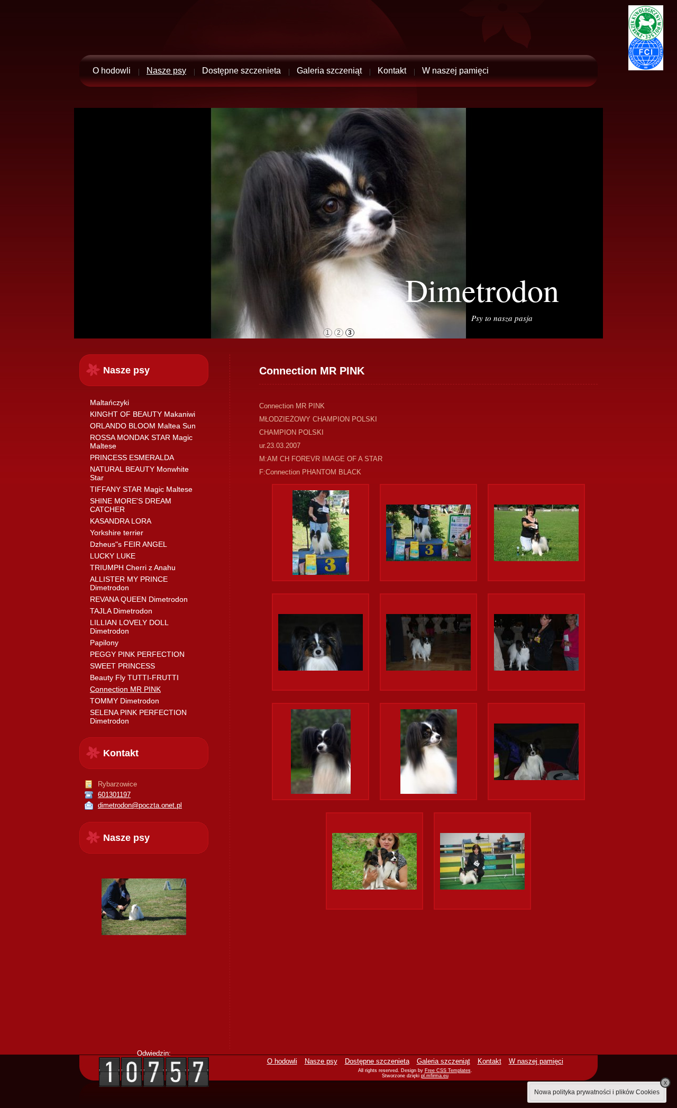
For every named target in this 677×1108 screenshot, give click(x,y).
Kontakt (392, 70)
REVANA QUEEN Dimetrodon (139, 599)
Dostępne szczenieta (241, 70)
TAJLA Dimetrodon (121, 611)
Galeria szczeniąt (329, 70)
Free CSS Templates (448, 1070)
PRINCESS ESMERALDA (132, 457)
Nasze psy (166, 70)
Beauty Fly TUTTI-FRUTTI (134, 677)
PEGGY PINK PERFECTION (137, 654)
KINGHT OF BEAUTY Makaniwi (142, 414)
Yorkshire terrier (116, 532)
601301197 (114, 795)
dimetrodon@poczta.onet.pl (140, 805)
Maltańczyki (109, 402)
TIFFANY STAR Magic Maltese (141, 489)
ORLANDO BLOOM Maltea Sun (143, 426)
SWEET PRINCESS (122, 666)
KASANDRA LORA (120, 521)
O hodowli (112, 70)
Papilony (104, 642)
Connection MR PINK (125, 689)
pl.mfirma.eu (435, 1075)
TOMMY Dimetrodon (124, 701)
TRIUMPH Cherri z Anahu (133, 567)
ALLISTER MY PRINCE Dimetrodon (129, 583)
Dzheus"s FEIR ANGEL (128, 544)
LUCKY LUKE (112, 556)
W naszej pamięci (455, 70)
